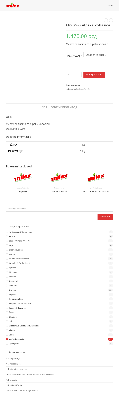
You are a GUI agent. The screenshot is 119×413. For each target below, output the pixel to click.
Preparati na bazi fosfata (20, 303)
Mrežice (12, 276)
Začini (11, 334)
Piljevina (12, 294)
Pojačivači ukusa (16, 299)
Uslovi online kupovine (16, 369)
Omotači (13, 285)
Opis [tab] (44, 107)
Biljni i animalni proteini (19, 240)
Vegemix (23, 191)
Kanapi (12, 254)
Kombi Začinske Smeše (19, 258)
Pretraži (105, 217)
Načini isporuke (13, 363)
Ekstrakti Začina (16, 249)
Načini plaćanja (13, 358)
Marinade (13, 272)
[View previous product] (106, 20)
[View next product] (111, 20)
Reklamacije (11, 380)
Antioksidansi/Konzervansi (20, 232)
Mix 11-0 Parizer (59, 191)
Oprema (12, 290)
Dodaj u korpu (94, 74)
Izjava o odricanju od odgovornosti (22, 390)
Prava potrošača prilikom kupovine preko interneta (30, 374)
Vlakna (12, 330)
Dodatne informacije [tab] (64, 107)
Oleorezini (13, 281)
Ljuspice (12, 267)
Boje (11, 245)
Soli (10, 321)
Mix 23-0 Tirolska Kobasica (96, 191)
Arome (12, 236)
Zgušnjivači (14, 343)
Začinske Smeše (83, 89)
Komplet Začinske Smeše (19, 263)
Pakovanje (74, 56)
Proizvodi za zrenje (17, 308)
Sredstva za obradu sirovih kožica (24, 325)
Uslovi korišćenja (14, 385)
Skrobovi (13, 317)
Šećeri (11, 312)
